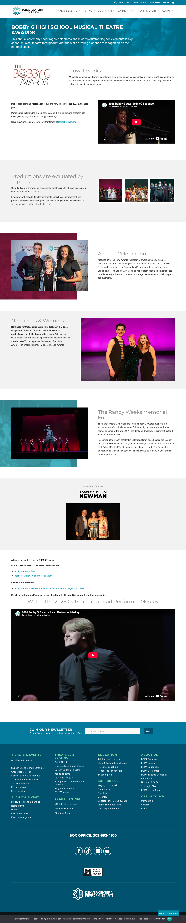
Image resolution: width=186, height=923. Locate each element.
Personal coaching (108, 767)
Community (125, 11)
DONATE (135, 2)
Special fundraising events (112, 801)
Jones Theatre (62, 774)
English (166, 2)
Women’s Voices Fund (109, 804)
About (166, 11)
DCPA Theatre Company (154, 774)
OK (169, 919)
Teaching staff (106, 774)
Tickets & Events (66, 11)
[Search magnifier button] (115, 2)
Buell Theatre (62, 762)
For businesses (19, 787)
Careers (145, 804)
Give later (103, 793)
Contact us (147, 801)
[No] (182, 919)
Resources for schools (110, 771)
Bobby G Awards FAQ (24, 571)
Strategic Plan (149, 786)
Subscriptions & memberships (27, 768)
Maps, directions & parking (25, 802)
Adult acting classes (109, 759)
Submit (149, 731)
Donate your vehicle (108, 808)
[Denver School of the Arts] (136, 190)
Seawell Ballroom (64, 808)
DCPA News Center (151, 790)
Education (105, 11)
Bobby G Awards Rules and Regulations (33, 575)
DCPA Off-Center (150, 771)
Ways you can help (108, 785)
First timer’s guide (21, 817)
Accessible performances (25, 779)
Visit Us (87, 11)
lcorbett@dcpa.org (67, 122)
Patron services (19, 813)
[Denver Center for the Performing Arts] (93, 894)
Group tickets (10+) (21, 772)
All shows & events (21, 760)
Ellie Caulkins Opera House (69, 766)
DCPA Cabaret (148, 763)
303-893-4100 (105, 835)
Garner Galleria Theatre (67, 770)
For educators (18, 791)
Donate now (104, 789)
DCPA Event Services (66, 804)
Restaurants (17, 806)
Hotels (14, 809)
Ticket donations (20, 783)
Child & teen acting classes (112, 763)
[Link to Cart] (173, 3)
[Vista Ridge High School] (162, 190)
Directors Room (63, 813)
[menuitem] (124, 2)
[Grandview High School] (111, 190)
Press (144, 808)
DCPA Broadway (150, 759)
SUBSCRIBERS (155, 2)
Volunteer (103, 797)
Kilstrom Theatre (64, 777)
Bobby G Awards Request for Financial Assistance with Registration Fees (49, 588)
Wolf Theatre (62, 792)
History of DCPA (150, 782)
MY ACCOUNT (124, 2)
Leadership (147, 778)
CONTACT (144, 2)
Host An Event (147, 11)
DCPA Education (150, 767)
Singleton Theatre (64, 788)
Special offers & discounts (25, 775)
